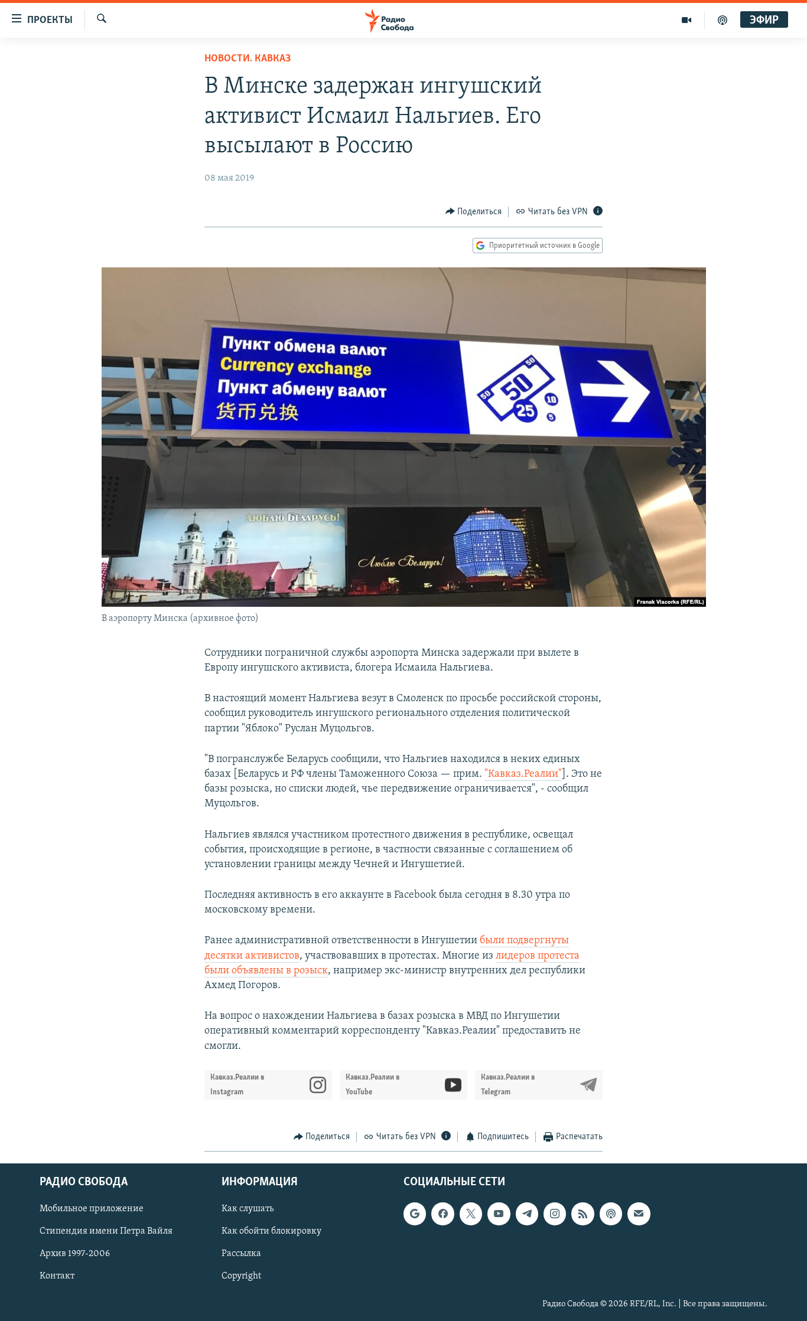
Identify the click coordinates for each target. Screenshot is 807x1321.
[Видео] (687, 20)
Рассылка (241, 1254)
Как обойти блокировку (271, 1232)
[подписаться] (638, 1214)
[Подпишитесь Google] (414, 1214)
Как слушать (248, 1209)
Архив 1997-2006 (75, 1254)
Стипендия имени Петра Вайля (106, 1232)
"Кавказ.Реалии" (523, 774)
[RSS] (582, 1214)
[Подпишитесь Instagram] (555, 1214)
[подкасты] (722, 20)
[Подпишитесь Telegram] (527, 1214)
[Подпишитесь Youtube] (498, 1214)
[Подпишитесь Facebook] (442, 1214)
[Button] (473, 212)
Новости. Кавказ (247, 59)
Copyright (241, 1276)
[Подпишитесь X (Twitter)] (471, 1214)
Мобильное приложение (92, 1209)
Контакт (57, 1276)
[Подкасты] (611, 1214)
